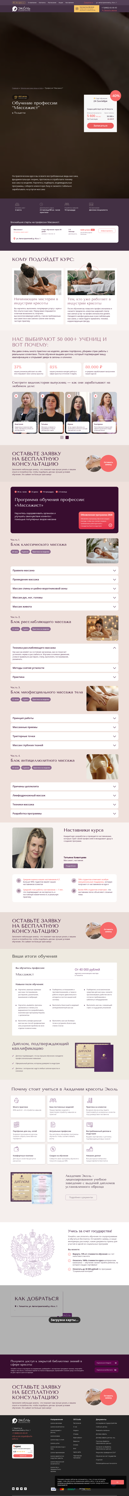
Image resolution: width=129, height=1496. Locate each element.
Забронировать (107, 231)
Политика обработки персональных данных (103, 1442)
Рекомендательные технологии (106, 1463)
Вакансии (76, 1441)
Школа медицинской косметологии (57, 1463)
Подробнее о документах (81, 1197)
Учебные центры (101, 1427)
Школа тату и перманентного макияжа (55, 1469)
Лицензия (99, 1460)
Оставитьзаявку (108, 463)
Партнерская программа (77, 1457)
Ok (117, 1482)
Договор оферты (101, 1434)
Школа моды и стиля (57, 1440)
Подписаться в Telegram (104, 1363)
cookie (59, 1481)
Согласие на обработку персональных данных (103, 1448)
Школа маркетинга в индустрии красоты (57, 1457)
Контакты (42, 3)
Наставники (69, 3)
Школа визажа (55, 1436)
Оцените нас (23, 1455)
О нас (75, 1427)
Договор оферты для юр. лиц (105, 1438)
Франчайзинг (77, 1438)
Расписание (52, 3)
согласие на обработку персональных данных (73, 1483)
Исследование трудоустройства (106, 1423)
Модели (76, 1430)
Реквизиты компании (103, 1430)
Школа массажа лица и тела (32, 88)
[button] (61, 437)
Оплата (75, 1445)
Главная (15, 88)
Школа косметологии (57, 1427)
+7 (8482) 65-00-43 (109, 7)
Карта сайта (77, 1452)
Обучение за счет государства (106, 1456)
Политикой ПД (62, 1485)
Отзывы (75, 1434)
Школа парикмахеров (57, 1452)
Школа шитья (54, 1443)
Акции (61, 3)
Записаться (100, 125)
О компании (32, 3)
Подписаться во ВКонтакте (105, 1370)
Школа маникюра (56, 1423)
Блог (74, 1448)
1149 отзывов (30, 1451)
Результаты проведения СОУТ (106, 1452)
